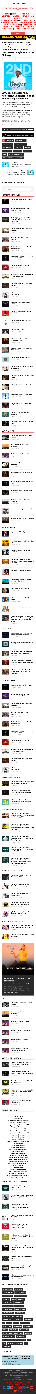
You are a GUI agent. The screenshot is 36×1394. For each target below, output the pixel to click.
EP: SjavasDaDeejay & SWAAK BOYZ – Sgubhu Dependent (22, 275)
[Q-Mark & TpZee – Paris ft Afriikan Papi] (5, 544)
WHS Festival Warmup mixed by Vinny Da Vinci (21, 1186)
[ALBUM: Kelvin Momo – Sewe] (5, 361)
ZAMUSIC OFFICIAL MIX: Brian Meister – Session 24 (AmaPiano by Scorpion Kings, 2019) (22, 815)
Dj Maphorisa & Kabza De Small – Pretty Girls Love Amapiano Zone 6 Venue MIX (22, 561)
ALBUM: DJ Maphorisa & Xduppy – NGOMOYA (21, 312)
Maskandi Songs (20, 1340)
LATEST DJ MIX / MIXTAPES (11, 1058)
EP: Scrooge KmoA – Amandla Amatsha (20, 500)
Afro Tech (6, 1299)
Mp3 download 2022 (18, 1137)
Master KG (27, 151)
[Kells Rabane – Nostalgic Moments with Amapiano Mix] (5, 1278)
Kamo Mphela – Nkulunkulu (20, 588)
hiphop (5, 1330)
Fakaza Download (18, 1151)
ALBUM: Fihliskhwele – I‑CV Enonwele (19, 463)
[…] (18, 992)
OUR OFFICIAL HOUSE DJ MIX (12, 809)
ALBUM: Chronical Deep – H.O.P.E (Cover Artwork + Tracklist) (21, 634)
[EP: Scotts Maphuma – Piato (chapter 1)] (5, 241)
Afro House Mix (7, 1296)
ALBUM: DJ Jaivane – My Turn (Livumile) (20, 413)
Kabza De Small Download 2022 (18, 1121)
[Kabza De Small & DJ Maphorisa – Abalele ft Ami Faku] (5, 554)
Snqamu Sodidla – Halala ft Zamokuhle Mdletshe (19, 1049)
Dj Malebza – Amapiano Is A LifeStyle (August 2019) (20, 912)
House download (18, 1167)
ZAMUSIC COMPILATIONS (11, 777)
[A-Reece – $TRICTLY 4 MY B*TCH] (5, 610)
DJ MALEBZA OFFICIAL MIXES (12, 871)
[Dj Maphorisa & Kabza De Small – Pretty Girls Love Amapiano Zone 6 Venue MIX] (5, 563)
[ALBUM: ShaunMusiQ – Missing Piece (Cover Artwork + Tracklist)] (5, 664)
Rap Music (11, 1343)
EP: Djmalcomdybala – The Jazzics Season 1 (22, 482)
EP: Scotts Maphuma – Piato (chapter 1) (20, 238)
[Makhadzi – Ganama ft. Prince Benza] (5, 574)
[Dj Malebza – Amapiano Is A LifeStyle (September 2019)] (5, 906)
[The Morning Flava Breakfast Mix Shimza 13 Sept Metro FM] (5, 1199)
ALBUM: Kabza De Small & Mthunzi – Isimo (22, 422)
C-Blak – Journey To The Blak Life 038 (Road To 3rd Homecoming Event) (22, 1091)
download (18, 147)
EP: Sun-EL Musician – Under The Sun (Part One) (21, 247)
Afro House (18, 1289)
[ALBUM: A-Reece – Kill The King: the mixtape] (5, 352)
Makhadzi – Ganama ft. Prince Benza (21, 571)
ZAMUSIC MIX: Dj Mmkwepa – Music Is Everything (22, 935)
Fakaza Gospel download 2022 (18, 1163)
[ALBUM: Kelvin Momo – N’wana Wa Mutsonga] (5, 232)
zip (26, 1343)
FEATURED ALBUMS (9, 681)
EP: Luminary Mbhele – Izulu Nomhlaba (20, 445)
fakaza (27, 147)
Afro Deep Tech (7, 1289)
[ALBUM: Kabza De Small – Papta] (5, 203)
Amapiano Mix (7, 144)
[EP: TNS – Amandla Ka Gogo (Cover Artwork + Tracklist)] (5, 646)
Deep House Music (8, 1319)
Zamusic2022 (18, 1119)
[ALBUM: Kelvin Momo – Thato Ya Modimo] (5, 287)
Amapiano (10, 140)
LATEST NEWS (7, 629)
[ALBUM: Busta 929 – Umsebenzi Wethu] (5, 407)
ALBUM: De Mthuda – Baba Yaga (21, 394)
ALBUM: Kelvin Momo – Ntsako (21, 320)
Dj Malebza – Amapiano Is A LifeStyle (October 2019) (20, 885)
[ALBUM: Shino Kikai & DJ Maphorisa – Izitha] (5, 379)
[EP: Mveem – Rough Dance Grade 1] (5, 512)
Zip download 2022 (18, 1139)
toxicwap (20, 158)
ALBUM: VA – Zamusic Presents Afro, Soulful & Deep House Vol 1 (21, 800)
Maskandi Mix (21, 1336)
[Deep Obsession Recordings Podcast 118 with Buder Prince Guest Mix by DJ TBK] (5, 1228)
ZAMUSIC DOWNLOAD (9, 43)
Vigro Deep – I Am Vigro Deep (20, 532)
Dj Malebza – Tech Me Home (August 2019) (20, 894)
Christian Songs (8, 1313)
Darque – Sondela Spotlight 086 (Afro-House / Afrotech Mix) (21, 1063)
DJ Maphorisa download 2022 (18, 1155)
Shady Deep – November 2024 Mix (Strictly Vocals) (22, 1081)
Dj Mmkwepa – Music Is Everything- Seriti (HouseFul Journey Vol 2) (22, 926)
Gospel (16, 1323)
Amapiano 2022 (7, 1302)
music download (18, 1143)
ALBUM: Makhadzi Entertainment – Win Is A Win (22, 293)
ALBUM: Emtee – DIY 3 (18, 330)
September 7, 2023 (8, 59)
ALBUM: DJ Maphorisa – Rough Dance (20, 303)
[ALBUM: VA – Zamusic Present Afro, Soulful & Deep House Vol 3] (5, 785)
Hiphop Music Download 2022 (18, 1157)
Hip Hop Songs (7, 1333)
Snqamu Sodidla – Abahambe (20, 1030)
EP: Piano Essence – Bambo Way (21, 490)
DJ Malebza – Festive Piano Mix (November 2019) (21, 876)
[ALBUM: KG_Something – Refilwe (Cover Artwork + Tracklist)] (5, 655)
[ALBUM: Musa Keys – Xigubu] (5, 269)
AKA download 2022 (18, 1135)
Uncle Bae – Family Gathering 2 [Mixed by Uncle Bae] (21, 1266)
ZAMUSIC (18, 59)
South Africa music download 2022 (18, 1141)
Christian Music (20, 1309)
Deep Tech (19, 1319)
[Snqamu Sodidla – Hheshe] (5, 1043)
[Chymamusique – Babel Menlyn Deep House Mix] (5, 1104)
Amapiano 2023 (20, 140)
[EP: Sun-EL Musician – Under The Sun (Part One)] (5, 250)
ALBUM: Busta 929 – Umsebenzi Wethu (21, 404)
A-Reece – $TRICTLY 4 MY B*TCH (21, 607)
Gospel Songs (7, 1326)
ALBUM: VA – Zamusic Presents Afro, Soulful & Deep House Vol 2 (21, 791)
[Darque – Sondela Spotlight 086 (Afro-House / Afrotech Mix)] (5, 1066)
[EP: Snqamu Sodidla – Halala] (5, 457)
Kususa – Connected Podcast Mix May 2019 (22, 1216)
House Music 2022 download (18, 1174)
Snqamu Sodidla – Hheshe (19, 1039)
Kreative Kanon (18, 1381)
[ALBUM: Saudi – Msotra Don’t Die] (5, 388)
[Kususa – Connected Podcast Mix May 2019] (5, 1219)
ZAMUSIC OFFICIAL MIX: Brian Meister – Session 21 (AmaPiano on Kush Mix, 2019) (22, 849)
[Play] (4, 129)
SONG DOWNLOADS (23, 43)
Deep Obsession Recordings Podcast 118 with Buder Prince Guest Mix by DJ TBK (21, 1225)
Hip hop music (23, 1330)
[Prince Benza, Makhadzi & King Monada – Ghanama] (5, 583)
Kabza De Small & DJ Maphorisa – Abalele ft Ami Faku (21, 551)
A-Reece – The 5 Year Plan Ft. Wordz (20, 598)
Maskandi (28, 1333)
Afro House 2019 (8, 1292)
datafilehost (7, 147)
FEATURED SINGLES (9, 527)
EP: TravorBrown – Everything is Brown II (21, 473)
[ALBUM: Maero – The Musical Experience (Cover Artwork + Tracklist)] (5, 673)
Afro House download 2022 (18, 1159)
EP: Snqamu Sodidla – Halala (20, 454)
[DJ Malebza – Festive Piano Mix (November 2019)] (5, 879)
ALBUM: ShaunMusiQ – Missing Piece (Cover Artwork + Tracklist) (22, 661)
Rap (4, 1343)
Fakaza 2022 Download (18, 1153)
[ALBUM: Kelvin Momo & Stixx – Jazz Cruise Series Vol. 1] (5, 342)
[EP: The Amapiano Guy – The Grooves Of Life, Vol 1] (5, 212)
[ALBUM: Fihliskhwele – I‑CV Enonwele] (5, 466)
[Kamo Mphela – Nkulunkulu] (5, 592)
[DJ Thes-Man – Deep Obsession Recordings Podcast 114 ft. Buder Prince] (5, 1239)
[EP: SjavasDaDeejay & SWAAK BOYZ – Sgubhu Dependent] (5, 278)
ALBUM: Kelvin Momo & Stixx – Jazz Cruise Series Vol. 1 (22, 339)
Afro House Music (20, 1296)
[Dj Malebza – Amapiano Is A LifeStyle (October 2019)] (5, 888)
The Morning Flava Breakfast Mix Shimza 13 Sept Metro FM (22, 1196)
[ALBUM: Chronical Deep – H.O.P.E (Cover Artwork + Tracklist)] (5, 637)
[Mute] (27, 129)
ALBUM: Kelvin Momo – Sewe (20, 357)
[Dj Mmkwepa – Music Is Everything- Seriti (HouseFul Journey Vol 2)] (5, 929)
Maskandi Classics (8, 1336)
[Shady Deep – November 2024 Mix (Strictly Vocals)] (5, 1084)
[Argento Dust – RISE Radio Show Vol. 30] (5, 1260)
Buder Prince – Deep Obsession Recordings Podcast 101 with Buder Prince (22, 1247)
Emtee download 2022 (18, 1145)
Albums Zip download (18, 1178)
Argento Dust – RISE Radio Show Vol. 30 (21, 1257)
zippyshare (6, 1347)
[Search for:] (18, 189)
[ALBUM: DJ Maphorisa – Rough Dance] (5, 306)
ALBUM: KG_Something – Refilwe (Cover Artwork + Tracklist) (21, 652)
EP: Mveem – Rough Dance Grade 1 (22, 509)
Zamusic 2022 (18, 1116)
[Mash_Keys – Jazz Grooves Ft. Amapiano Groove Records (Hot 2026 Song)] (5, 221)
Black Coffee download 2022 (18, 1149)
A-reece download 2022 (18, 1129)
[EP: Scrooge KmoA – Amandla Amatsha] (5, 503)
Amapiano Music (20, 144)
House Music (7, 151)
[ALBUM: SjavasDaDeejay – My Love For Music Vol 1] (5, 370)
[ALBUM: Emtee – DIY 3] (5, 333)
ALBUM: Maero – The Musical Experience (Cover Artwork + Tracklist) (20, 671)
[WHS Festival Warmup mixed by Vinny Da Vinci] (5, 1189)
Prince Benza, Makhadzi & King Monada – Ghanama (21, 580)
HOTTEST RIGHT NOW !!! (11, 195)
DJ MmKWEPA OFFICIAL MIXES (12, 921)
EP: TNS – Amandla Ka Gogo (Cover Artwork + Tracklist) (22, 643)
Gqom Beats (18, 1326)
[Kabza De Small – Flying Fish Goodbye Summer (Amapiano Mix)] (5, 1075)
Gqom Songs (28, 1326)
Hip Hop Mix (13, 1330)
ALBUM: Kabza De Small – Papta (21, 199)
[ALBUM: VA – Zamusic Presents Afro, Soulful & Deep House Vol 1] (5, 803)
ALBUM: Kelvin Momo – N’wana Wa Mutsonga (22, 229)
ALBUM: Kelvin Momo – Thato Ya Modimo (21, 284)
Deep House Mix (17, 1316)
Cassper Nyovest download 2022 (18, 1133)
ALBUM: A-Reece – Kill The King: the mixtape (21, 349)
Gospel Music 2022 (18, 1165)
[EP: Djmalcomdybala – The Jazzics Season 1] (5, 485)
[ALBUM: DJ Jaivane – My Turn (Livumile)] (5, 416)
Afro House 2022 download (18, 1172)
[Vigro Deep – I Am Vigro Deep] (5, 535)
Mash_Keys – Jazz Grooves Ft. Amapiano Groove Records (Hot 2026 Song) (21, 219)
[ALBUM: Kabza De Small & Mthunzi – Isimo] (5, 425)
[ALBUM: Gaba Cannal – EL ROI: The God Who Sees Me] (5, 260)
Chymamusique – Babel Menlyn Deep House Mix (21, 1101)
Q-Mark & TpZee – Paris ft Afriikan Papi (22, 542)
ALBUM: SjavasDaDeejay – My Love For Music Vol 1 (22, 367)
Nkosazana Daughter (16, 154)
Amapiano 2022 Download (18, 1123)
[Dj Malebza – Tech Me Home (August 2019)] (5, 897)
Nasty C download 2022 (18, 1131)
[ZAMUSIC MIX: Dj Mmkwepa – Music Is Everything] (5, 938)
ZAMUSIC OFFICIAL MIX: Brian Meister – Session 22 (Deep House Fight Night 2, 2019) (22, 838)
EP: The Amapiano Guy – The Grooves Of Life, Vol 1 (20, 209)
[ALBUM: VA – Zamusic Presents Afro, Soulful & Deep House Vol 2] (5, 794)
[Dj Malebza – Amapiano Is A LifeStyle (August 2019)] (5, 915)
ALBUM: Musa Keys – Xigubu (20, 265)
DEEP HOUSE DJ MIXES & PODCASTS (14, 1182)
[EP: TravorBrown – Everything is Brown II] (5, 476)
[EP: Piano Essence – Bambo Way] (5, 494)
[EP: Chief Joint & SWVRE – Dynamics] (5, 522)
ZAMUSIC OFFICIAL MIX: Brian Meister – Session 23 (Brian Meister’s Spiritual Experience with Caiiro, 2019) (22, 826)
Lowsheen (17, 151)
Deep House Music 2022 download (18, 1176)
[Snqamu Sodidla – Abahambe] (5, 1034)
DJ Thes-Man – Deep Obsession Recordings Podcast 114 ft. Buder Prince (22, 1236)
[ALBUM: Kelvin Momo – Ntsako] (5, 324)
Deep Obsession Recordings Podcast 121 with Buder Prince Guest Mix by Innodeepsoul (21, 1205)
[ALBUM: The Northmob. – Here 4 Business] (5, 439)
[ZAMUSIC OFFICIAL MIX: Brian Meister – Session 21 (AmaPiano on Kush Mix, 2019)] (5, 851)
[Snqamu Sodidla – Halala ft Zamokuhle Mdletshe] (5, 1052)
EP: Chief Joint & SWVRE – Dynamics (22, 518)
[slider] (30, 129)
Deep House (6, 1316)
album (14, 1299)
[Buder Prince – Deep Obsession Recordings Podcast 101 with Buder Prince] (5, 1249)
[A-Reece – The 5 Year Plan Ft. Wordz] (5, 601)
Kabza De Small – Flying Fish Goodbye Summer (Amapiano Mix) (22, 1072)
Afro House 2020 (20, 1292)
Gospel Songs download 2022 (18, 1161)
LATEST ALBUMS (8, 431)
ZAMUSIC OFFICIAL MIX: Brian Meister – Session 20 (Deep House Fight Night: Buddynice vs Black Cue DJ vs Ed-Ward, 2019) (22, 860)
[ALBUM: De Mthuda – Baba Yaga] (5, 398)
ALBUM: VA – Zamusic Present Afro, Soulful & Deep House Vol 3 (22, 782)
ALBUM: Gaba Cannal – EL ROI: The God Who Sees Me (22, 257)
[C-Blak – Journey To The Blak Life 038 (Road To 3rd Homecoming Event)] (5, 1093)
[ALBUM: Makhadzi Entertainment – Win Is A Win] (5, 296)
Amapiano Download (18, 1127)
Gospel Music (25, 1323)
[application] (18, 129)
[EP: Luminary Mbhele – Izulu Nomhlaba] (5, 448)
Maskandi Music (8, 1340)
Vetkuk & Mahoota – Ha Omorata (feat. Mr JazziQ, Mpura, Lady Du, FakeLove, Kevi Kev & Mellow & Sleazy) (22, 618)
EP (3, 1323)
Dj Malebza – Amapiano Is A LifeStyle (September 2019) (20, 903)
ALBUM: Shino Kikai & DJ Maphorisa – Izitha (22, 376)
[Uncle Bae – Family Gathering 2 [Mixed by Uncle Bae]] (5, 1269)
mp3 (4, 154)
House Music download (18, 1169)
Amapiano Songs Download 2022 (18, 1125)
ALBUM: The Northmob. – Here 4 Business (21, 436)
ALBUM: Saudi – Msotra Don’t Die (21, 385)
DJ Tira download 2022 (18, 1147)
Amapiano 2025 (7, 1306)
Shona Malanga (8, 158)
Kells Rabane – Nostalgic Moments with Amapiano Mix (22, 1275)
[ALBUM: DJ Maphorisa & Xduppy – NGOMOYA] (5, 315)
